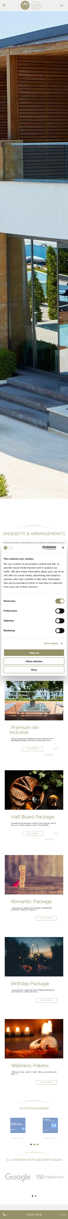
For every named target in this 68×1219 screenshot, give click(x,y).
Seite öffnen (32, 749)
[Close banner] (63, 548)
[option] (34, 255)
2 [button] (34, 1144)
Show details (51, 643)
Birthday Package (30, 983)
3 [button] (37, 1144)
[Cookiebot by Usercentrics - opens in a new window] (42, 548)
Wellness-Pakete (30, 1065)
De (61, 5)
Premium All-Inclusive (24, 730)
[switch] (59, 610)
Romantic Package (31, 901)
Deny (34, 669)
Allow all (34, 653)
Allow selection (34, 661)
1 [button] (30, 1144)
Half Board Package (32, 817)
